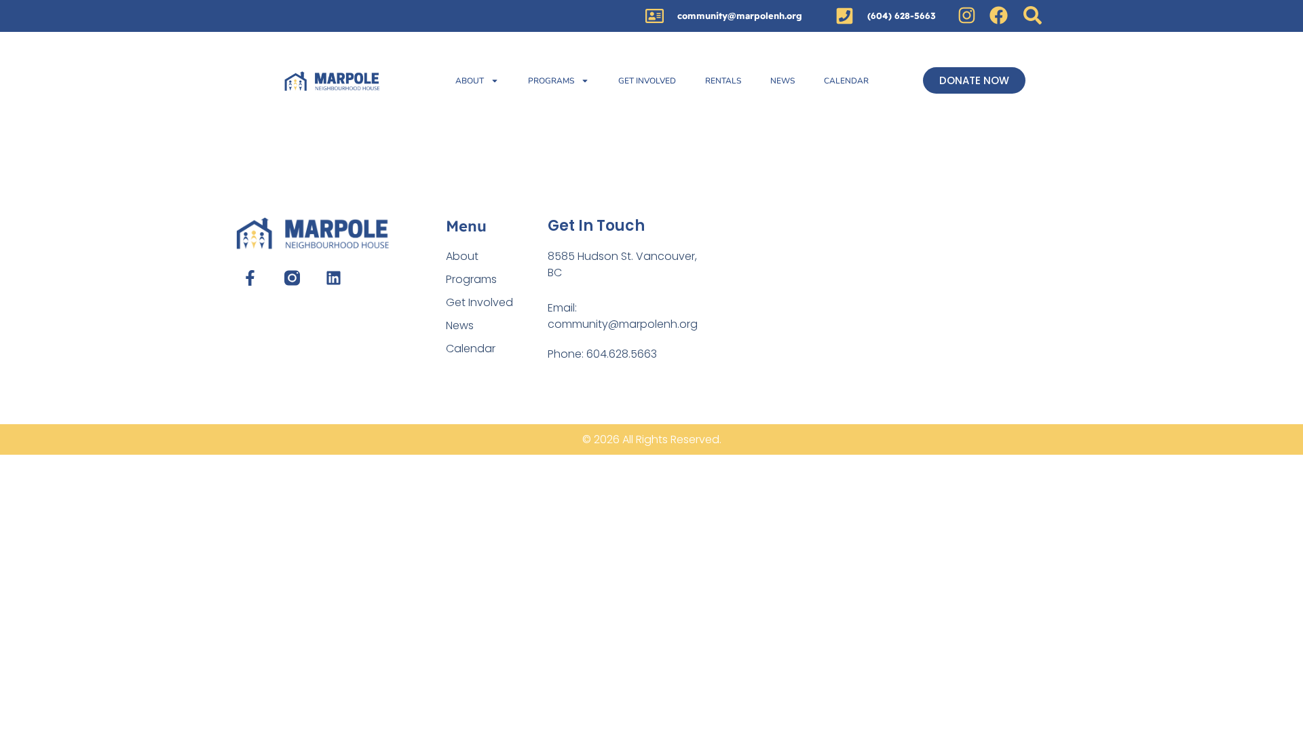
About (469, 80)
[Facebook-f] (250, 278)
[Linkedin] (333, 278)
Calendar (846, 80)
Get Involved (647, 80)
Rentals (723, 80)
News (782, 80)
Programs (551, 80)
